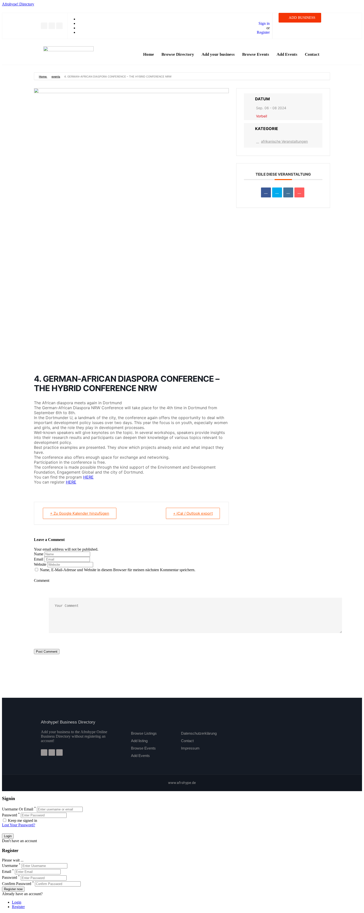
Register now (13, 889)
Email (38, 559)
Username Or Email (17, 809)
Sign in (264, 23)
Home (148, 54)
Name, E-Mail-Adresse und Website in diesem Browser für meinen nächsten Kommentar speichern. (117, 570)
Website (40, 564)
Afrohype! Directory (18, 4)
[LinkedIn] (288, 192)
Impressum (190, 748)
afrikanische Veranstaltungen (284, 141)
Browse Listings (144, 733)
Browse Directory (177, 54)
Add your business (218, 54)
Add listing (139, 741)
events (56, 76)
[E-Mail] (299, 192)
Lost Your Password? (18, 825)
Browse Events (255, 54)
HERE (88, 477)
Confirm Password (16, 884)
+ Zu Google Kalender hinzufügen (79, 513)
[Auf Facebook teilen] (266, 192)
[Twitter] (52, 26)
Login (16, 902)
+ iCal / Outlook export (193, 513)
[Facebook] (44, 26)
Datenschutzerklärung (199, 733)
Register (263, 32)
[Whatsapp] (59, 26)
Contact (312, 54)
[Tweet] (277, 192)
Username (10, 865)
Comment (41, 580)
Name (38, 554)
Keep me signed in (22, 820)
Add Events (287, 54)
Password (9, 815)
